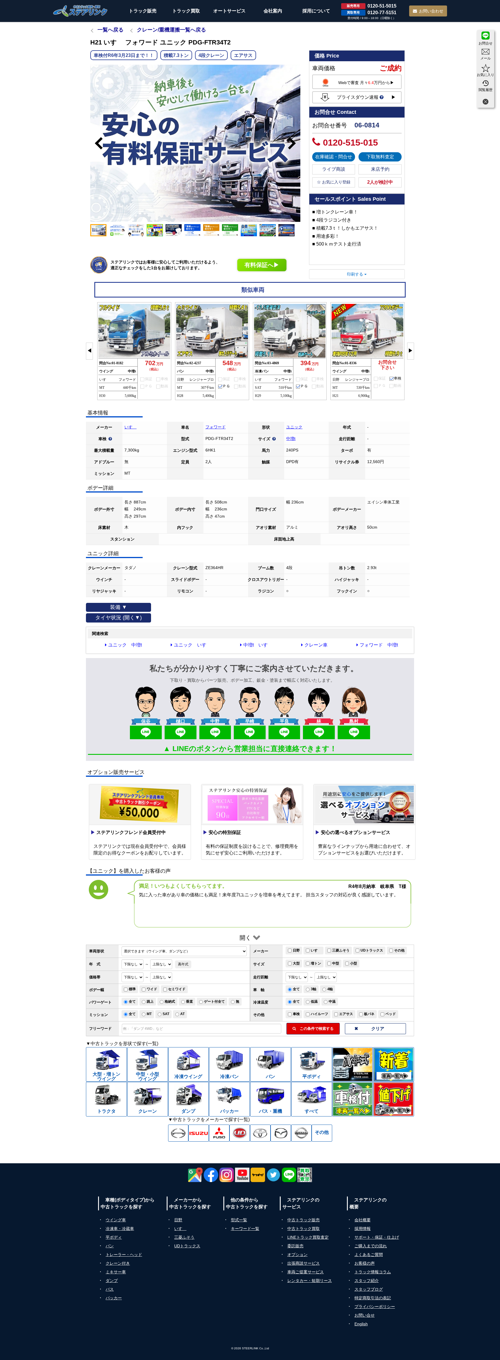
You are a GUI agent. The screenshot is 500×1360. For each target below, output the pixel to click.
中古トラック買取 (303, 1228)
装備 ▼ (118, 607)
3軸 (313, 989)
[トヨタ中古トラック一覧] (260, 1133)
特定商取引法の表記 (372, 1298)
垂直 (189, 1001)
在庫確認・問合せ (333, 156)
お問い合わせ (431, 11)
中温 (332, 1001)
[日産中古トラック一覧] (301, 1133)
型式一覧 (239, 1220)
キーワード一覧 (245, 1228)
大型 (296, 963)
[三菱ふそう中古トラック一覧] (219, 1133)
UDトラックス (372, 950)
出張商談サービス (303, 1263)
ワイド (152, 989)
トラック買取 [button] (186, 10)
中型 (335, 963)
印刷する (355, 274)
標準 (132, 989)
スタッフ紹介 (366, 1280)
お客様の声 (364, 1263)
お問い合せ (364, 1315)
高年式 (183, 964)
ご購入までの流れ (370, 1246)
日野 (296, 950)
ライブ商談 (333, 169)
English (361, 1324)
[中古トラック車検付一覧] (352, 1099)
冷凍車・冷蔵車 (120, 1228)
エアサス (346, 1014)
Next (294, 143)
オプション (297, 1254)
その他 (399, 950)
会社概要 (362, 1220)
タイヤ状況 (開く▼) (118, 617)
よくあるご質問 (368, 1254)
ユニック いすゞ (192, 644)
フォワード (215, 427)
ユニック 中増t (125, 644)
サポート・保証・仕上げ (376, 1237)
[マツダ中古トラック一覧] (281, 1133)
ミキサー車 (116, 1272)
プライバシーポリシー (374, 1306)
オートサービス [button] (229, 10)
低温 (314, 1001)
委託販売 (295, 1246)
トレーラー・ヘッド (124, 1254)
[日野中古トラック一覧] (178, 1133)
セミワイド (176, 989)
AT (182, 1014)
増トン (316, 963)
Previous (96, 143)
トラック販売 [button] (143, 10)
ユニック (294, 427)
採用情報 (362, 1228)
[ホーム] (80, 11)
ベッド (390, 1014)
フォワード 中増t (379, 644)
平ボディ (114, 1237)
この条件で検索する (315, 1028)
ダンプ (112, 1280)
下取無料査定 (380, 156)
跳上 (150, 1001)
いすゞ (130, 427)
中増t (290, 438)
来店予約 (380, 169)
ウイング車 (116, 1220)
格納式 (170, 1001)
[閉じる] (485, 102)
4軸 (330, 989)
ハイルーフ (319, 1014)
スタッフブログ (368, 1289)
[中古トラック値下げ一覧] (393, 1099)
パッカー (114, 1298)
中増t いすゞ (257, 644)
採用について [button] (316, 10)
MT (149, 1014)
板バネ (369, 1014)
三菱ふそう (341, 950)
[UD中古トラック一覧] (239, 1133)
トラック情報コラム (372, 1272)
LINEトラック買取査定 (308, 1237)
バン (110, 1246)
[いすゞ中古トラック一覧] (198, 1133)
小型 (353, 963)
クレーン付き (118, 1263)
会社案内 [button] (273, 10)
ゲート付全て (214, 1001)
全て (296, 989)
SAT (166, 1014)
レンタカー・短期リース (309, 1280)
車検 (296, 1014)
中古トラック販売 (303, 1220)
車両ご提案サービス (305, 1272)
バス (110, 1289)
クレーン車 (316, 644)
